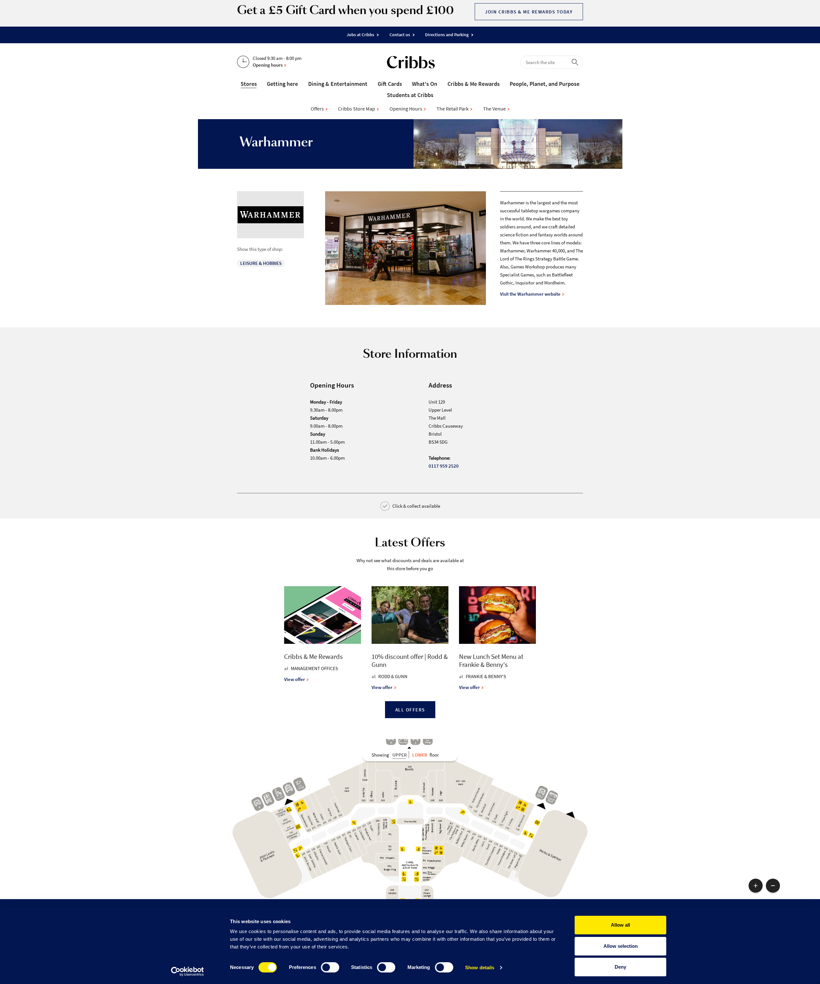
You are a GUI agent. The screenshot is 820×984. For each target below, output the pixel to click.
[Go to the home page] (411, 63)
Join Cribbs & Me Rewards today (529, 12)
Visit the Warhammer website (531, 294)
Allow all (620, 925)
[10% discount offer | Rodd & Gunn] (410, 648)
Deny (620, 967)
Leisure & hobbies (261, 263)
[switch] (330, 967)
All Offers (410, 710)
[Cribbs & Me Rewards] (322, 648)
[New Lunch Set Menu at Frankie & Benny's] (497, 648)
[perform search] (576, 62)
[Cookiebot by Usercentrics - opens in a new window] (188, 971)
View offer (295, 679)
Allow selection (620, 946)
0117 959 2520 (444, 466)
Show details (479, 967)
